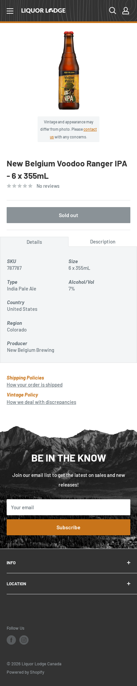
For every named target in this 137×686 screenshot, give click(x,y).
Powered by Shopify (25, 672)
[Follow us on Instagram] (24, 640)
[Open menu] (10, 11)
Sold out (68, 215)
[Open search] (112, 10)
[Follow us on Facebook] (11, 640)
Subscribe (68, 527)
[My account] (125, 10)
